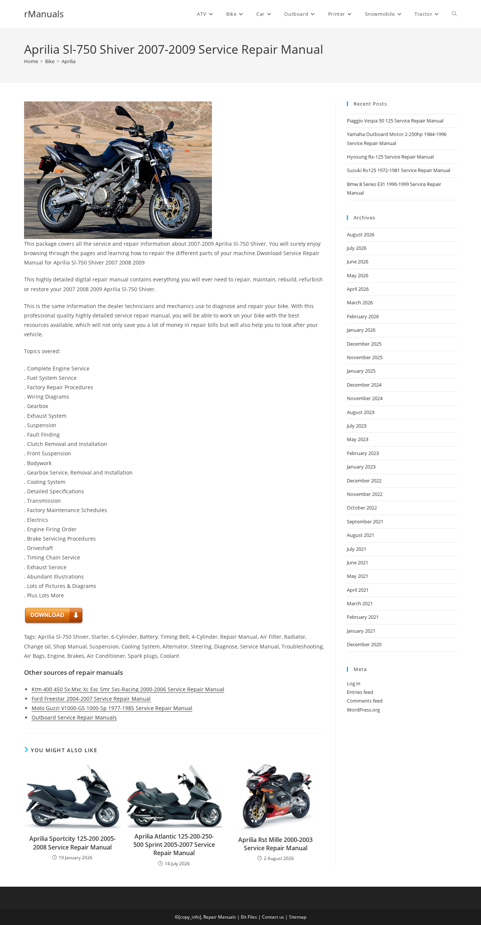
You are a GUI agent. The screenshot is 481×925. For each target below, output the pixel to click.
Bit (244, 917)
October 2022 (362, 507)
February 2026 (363, 316)
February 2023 (363, 453)
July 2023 (356, 425)
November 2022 (365, 494)
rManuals (44, 14)
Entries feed (360, 692)
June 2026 (357, 261)
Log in (353, 683)
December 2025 (364, 343)
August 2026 (360, 234)
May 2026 (357, 275)
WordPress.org (363, 709)
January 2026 (361, 329)
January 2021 (361, 630)
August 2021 (360, 535)
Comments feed (365, 700)
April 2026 (358, 289)
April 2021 (358, 589)
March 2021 (360, 603)
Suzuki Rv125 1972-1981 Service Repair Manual (398, 170)
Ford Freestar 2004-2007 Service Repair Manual (91, 698)
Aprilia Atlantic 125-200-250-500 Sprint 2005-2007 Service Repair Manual (174, 844)
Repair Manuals (219, 917)
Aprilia (69, 61)
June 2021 (357, 562)
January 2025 (361, 370)
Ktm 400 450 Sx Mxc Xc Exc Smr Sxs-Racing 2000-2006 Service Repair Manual (128, 689)
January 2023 (361, 466)
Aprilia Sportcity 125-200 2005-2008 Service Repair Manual (72, 842)
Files (252, 917)
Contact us (273, 917)
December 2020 (364, 644)
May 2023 (357, 439)
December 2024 (364, 384)
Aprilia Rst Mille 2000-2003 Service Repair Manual (275, 844)
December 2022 (364, 480)
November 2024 (365, 398)
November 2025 (365, 357)
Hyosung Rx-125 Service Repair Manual (390, 156)
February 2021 (363, 617)
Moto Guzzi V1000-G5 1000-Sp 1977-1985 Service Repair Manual (112, 708)
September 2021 (365, 521)
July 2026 (356, 248)
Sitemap (297, 917)
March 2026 (360, 302)
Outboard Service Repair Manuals (74, 717)
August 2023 (360, 412)
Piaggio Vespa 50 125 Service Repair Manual (395, 120)
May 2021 (357, 576)
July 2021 (356, 549)
